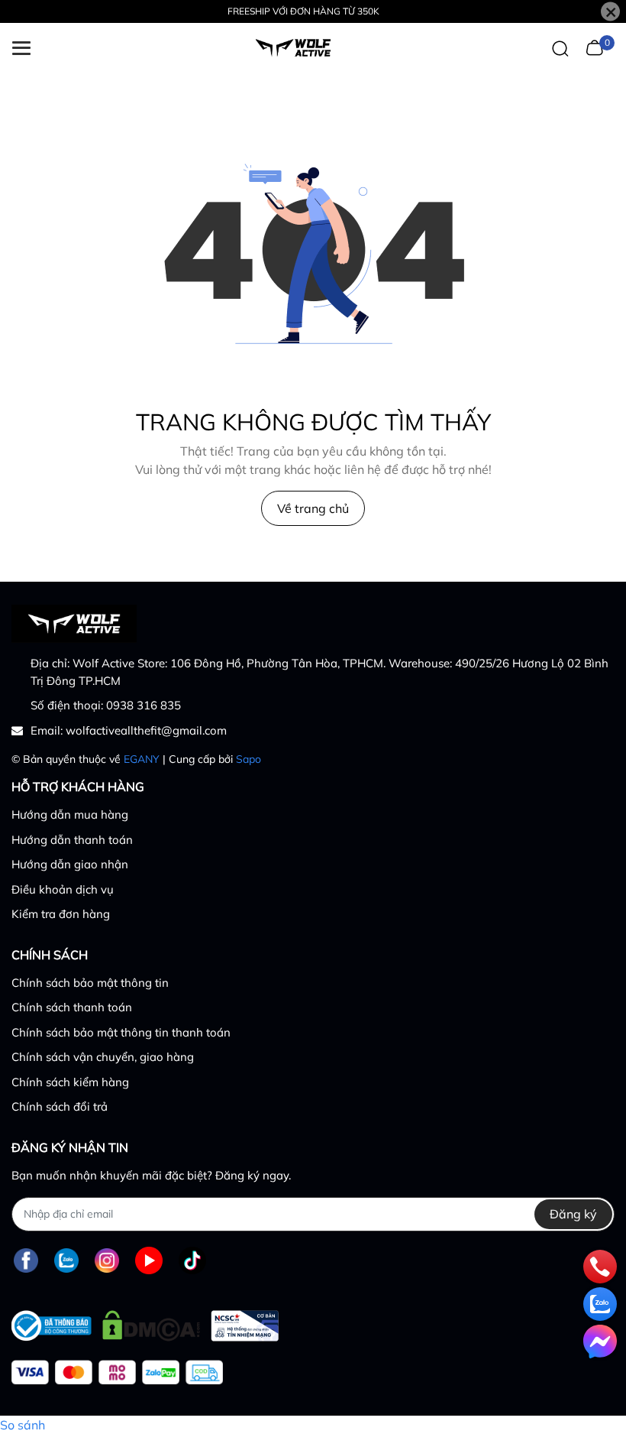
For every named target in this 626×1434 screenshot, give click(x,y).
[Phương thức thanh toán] (117, 1372)
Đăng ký (573, 1213)
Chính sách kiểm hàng (70, 1082)
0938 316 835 (143, 705)
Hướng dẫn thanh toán (72, 839)
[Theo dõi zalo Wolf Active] (66, 1261)
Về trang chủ (313, 508)
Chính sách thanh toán (71, 1007)
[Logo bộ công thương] (145, 1322)
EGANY (142, 759)
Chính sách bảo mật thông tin (90, 982)
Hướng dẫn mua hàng (69, 814)
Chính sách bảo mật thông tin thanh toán (121, 1032)
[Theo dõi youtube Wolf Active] (149, 1261)
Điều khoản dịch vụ (62, 889)
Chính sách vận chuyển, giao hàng (102, 1057)
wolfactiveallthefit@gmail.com (146, 730)
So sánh (22, 1424)
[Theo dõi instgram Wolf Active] (106, 1261)
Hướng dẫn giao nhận (69, 864)
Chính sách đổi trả (59, 1106)
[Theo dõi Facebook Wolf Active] (25, 1261)
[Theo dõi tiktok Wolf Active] (192, 1261)
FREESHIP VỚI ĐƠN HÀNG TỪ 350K (303, 11)
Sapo (248, 759)
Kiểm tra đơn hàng (60, 914)
